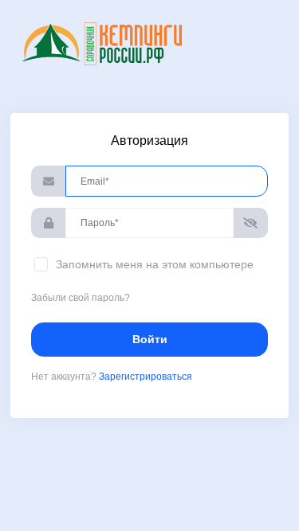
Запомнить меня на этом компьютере (153, 264)
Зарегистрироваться (145, 376)
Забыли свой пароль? (80, 297)
